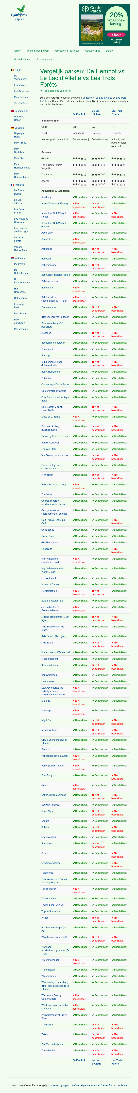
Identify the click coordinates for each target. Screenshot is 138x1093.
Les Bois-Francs (19, 210)
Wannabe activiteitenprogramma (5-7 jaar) (55, 950)
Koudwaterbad (49, 674)
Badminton (47, 287)
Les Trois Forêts (19, 239)
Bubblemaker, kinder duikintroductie (52, 363)
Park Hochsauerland (22, 165)
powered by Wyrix (59, 1085)
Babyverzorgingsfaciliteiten (55, 274)
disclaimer (122, 1085)
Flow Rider (47, 474)
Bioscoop (46, 332)
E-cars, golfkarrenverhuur (55, 436)
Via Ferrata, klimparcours (54, 455)
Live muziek (47, 681)
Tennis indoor (48, 888)
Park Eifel (19, 158)
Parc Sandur (20, 313)
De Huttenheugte (21, 271)
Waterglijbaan (48, 976)
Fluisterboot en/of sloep (53, 484)
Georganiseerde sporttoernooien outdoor (54, 512)
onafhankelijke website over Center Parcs (93, 1085)
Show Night (47, 811)
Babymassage (49, 265)
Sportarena (47, 843)
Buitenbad (46, 378)
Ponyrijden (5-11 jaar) (53, 765)
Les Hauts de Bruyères (21, 220)
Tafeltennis (47, 872)
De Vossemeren (20, 77)
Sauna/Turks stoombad (53, 794)
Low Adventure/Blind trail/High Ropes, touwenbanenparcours (53, 691)
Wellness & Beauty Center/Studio (51, 997)
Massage (46, 710)
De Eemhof (20, 263)
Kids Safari (47, 642)
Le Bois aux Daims (20, 192)
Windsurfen (47, 1024)
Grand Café (47, 536)
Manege (45, 700)
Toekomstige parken (38, 50)
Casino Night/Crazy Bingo (55, 384)
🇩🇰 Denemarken (19, 111)
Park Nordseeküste (21, 175)
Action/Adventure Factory (54, 203)
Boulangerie (47, 349)
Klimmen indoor (49, 665)
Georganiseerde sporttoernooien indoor (53, 502)
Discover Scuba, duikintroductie (50, 428)
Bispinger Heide (19, 134)
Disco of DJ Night (50, 416)
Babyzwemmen (49, 281)
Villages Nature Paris (20, 248)
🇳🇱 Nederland (18, 258)
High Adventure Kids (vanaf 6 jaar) (52, 570)
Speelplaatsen (49, 837)
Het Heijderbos (20, 290)
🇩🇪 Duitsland (17, 127)
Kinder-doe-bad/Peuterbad (55, 652)
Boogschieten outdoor (53, 342)
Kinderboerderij (49, 658)
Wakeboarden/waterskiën (54, 937)
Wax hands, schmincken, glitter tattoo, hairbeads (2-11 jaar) (55, 986)
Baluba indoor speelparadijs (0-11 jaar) (54, 299)
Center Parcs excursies (53, 390)
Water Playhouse (50, 959)
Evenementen (44, 59)
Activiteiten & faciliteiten (67, 50)
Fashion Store (48, 449)
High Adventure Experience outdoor (51, 560)
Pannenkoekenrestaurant (54, 755)
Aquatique (46, 248)
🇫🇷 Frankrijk (17, 184)
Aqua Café (47, 232)
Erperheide (20, 85)
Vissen (44, 917)
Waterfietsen (48, 969)
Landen (110, 50)
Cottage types (92, 50)
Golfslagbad (47, 529)
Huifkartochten (49, 590)
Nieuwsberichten (22, 59)
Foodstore (46, 494)
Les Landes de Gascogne (21, 229)
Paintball (45, 749)
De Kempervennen (22, 280)
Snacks (45, 820)
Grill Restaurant (49, 542)
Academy (46, 197)
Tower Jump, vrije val (52, 904)
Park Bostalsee (19, 150)
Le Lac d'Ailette (18, 201)
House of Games (50, 584)
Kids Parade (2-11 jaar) (53, 636)
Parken (17, 50)
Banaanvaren (48, 307)
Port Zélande (21, 329)
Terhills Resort (21, 103)
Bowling (45, 355)
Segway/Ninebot (50, 804)
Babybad (46, 258)
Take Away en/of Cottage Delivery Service (54, 880)
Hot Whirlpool (48, 578)
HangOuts (46, 548)
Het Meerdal (20, 298)
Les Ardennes (21, 91)
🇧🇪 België (16, 70)
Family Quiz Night (50, 442)
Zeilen (44, 1034)
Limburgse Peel (19, 305)
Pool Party (46, 775)
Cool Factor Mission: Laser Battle (52, 408)
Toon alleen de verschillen (57, 90)
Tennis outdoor (49, 898)
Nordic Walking (49, 730)
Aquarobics (47, 239)
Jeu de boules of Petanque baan (50, 608)
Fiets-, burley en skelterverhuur (50, 466)
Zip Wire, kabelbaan (52, 1044)
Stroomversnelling (51, 863)
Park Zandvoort (19, 321)
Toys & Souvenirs (50, 911)
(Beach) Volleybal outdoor (55, 316)
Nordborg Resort (19, 118)
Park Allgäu (20, 142)
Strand (44, 853)
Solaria (45, 827)
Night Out (46, 720)
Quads (44, 785)
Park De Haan (21, 97)
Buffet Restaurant (50, 371)
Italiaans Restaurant (52, 600)
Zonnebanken (48, 1050)
